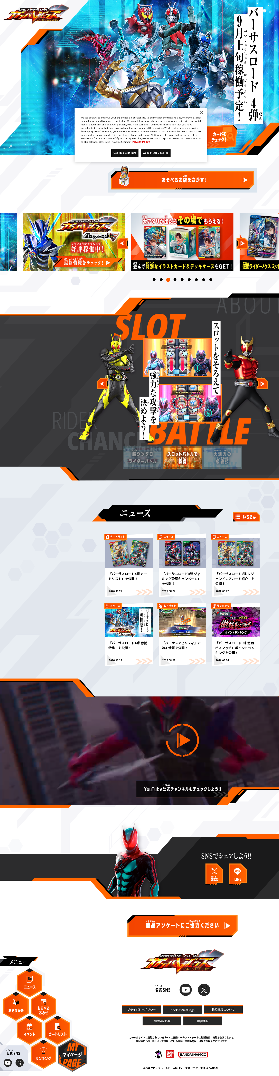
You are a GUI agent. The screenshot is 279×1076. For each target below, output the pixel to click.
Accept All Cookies (155, 152)
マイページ (72, 1055)
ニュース (29, 982)
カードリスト (57, 1030)
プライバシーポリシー (141, 1009)
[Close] (201, 112)
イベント (29, 1030)
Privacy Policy (141, 141)
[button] (154, 279)
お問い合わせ (162, 1021)
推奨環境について (223, 1009)
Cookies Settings (182, 1009)
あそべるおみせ (43, 1006)
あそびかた (16, 1006)
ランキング (43, 1054)
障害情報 (203, 1021)
